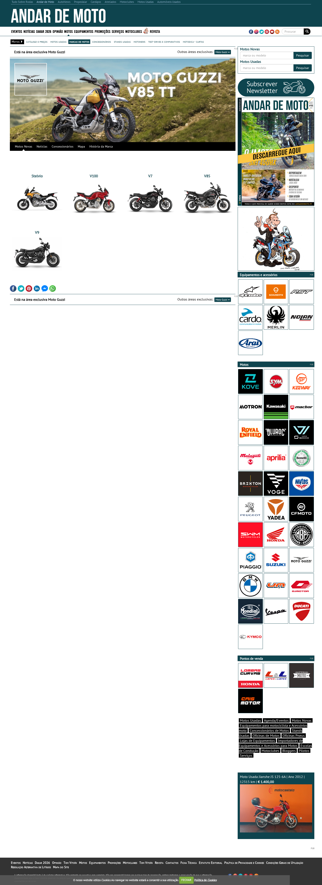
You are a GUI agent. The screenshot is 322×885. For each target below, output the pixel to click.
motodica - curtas (193, 42)
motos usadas (58, 42)
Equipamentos (97, 863)
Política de (205, 880)
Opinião (58, 31)
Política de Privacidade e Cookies (244, 863)
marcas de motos (79, 42)
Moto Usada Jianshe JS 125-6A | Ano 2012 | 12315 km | (272, 779)
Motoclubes (133, 31)
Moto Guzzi (222, 52)
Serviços (246, 755)
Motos (83, 863)
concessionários (101, 42)
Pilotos (304, 750)
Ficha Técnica (188, 863)
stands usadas (122, 42)
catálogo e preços (36, 42)
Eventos (16, 31)
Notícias (42, 146)
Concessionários (62, 146)
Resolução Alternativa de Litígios (31, 867)
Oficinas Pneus (294, 735)
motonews (139, 42)
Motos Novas (23, 146)
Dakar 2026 (43, 31)
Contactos (172, 863)
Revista (155, 31)
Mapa (81, 146)
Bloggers (289, 750)
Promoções (102, 31)
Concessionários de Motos (269, 730)
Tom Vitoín (70, 863)
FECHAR (186, 880)
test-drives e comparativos (164, 42)
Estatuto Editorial (210, 863)
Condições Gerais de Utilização (284, 863)
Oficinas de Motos (266, 735)
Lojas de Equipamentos (257, 740)
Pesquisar (302, 55)
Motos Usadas (250, 720)
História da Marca (101, 146)
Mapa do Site (61, 867)
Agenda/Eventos (276, 720)
